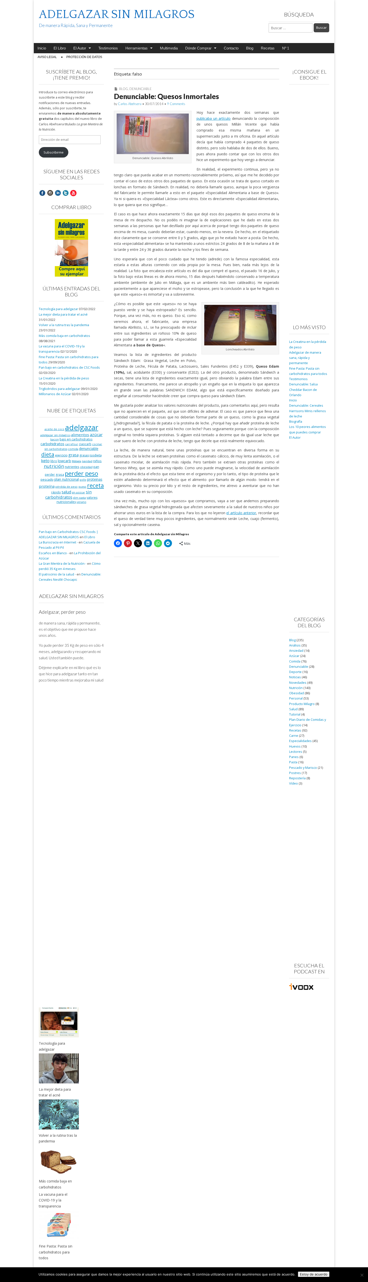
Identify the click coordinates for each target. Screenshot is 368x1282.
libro (53, 461)
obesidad (86, 467)
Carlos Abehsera (129, 104)
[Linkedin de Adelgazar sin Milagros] (57, 193)
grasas (84, 455)
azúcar (96, 434)
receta (95, 485)
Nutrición (296, 688)
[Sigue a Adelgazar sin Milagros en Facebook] (42, 193)
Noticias (295, 677)
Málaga (76, 461)
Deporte (295, 672)
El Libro (60, 48)
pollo (83, 479)
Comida (294, 661)
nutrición (54, 466)
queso (82, 486)
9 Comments (176, 104)
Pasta (293, 762)
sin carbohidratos (68, 494)
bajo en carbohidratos (76, 439)
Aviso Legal (47, 57)
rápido (56, 492)
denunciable (88, 448)
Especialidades (300, 741)
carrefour (71, 444)
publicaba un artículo (214, 118)
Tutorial (294, 714)
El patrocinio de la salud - (57, 574)
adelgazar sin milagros (55, 435)
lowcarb (64, 460)
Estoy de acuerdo (313, 1274)
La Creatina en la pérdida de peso (64, 378)
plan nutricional (66, 479)
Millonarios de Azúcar (55, 394)
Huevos (295, 746)
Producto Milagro (302, 704)
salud (66, 492)
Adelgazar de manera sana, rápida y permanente (305, 357)
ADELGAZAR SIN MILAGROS (117, 14)
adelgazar (81, 427)
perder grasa (54, 474)
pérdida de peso (66, 486)
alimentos (80, 434)
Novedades (297, 683)
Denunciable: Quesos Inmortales (166, 96)
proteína (47, 486)
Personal (296, 698)
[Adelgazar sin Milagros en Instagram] (50, 193)
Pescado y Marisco (303, 768)
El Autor (79, 48)
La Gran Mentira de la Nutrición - (62, 563)
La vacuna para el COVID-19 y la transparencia (53, 1200)
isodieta (96, 455)
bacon (54, 439)
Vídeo (293, 783)
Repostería (297, 778)
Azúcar (294, 656)
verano (81, 502)
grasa (73, 455)
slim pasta (79, 497)
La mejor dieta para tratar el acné (63, 314)
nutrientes (72, 467)
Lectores (295, 752)
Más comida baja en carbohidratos (64, 336)
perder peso (81, 473)
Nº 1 (285, 48)
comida (73, 449)
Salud (293, 709)
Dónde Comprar (198, 48)
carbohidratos (52, 443)
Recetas (268, 48)
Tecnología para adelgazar (58, 309)
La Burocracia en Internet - (58, 542)
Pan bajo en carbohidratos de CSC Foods (69, 367)
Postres (295, 773)
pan (96, 466)
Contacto (231, 48)
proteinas (94, 479)
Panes (294, 757)
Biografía (295, 421)
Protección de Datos (84, 57)
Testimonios (108, 48)
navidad (87, 461)
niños (97, 461)
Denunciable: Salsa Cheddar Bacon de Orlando (303, 389)
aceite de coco (54, 429)
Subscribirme (54, 152)
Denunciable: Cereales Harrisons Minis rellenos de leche (307, 410)
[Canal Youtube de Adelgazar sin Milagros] (73, 193)
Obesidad (296, 693)
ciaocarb (85, 444)
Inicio (42, 48)
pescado (47, 479)
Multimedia (169, 48)
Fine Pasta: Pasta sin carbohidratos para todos (55, 1252)
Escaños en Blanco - (54, 553)
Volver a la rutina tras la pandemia (64, 325)
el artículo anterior (241, 512)
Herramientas (136, 48)
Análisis (295, 645)
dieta (47, 454)
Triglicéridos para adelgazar (59, 389)
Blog (249, 48)
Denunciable (140, 89)
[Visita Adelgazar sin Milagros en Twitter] (65, 193)
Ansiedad (296, 651)
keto (45, 460)
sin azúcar (78, 492)
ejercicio (61, 455)
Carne (293, 736)
